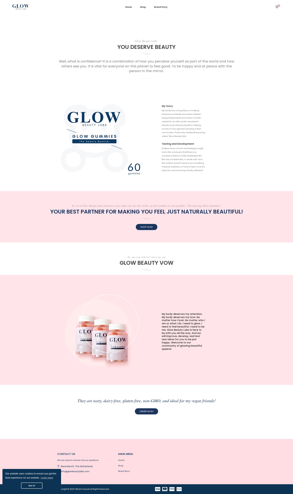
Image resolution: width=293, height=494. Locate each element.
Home (121, 460)
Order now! (146, 411)
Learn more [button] (47, 477)
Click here (147, 78)
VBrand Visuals (82, 489)
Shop (120, 465)
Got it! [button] (32, 485)
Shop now (146, 227)
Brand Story (124, 471)
